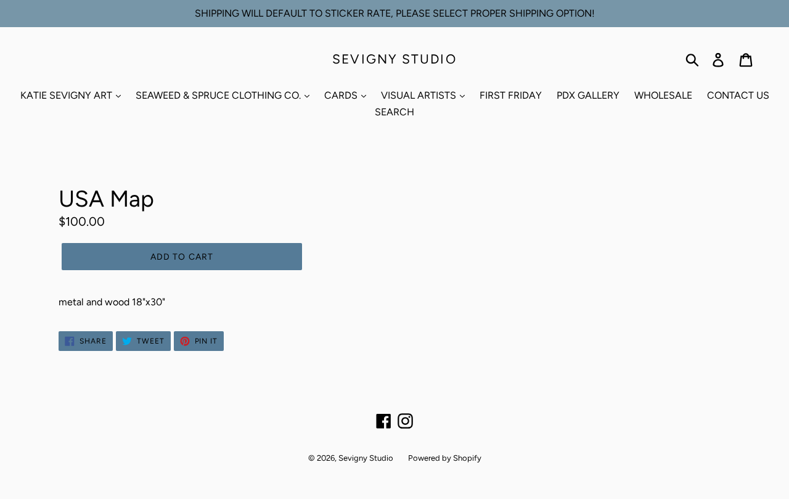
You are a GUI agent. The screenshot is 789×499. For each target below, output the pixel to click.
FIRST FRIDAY (511, 95)
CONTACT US (738, 95)
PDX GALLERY (588, 95)
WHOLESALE (663, 95)
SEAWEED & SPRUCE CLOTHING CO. (219, 95)
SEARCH (394, 112)
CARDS (342, 95)
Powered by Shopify (444, 458)
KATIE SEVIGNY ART (67, 95)
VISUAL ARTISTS (420, 95)
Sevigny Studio (394, 59)
